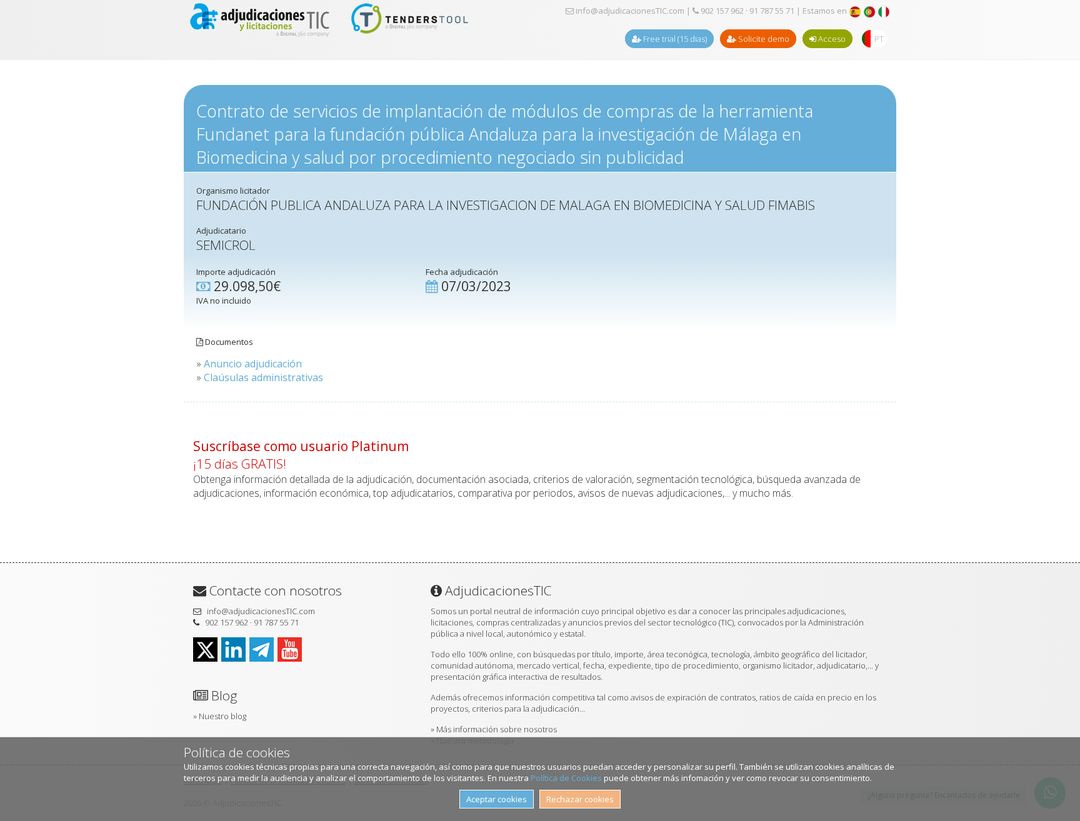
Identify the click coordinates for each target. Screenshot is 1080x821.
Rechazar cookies (580, 799)
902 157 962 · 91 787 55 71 (746, 10)
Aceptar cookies (496, 799)
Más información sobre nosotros (496, 729)
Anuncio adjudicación (253, 364)
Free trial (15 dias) (674, 38)
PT (879, 38)
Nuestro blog (222, 716)
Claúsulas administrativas (263, 377)
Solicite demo (762, 38)
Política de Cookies (566, 778)
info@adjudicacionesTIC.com (629, 10)
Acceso (831, 38)
